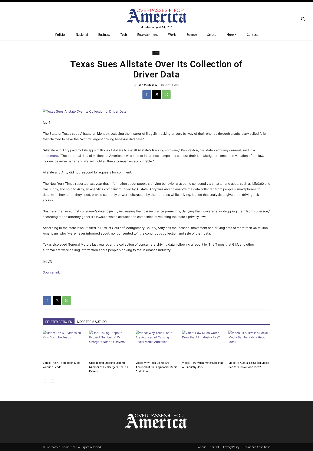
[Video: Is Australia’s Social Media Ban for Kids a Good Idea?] (249, 345)
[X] (156, 94)
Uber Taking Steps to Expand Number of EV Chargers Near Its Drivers (108, 367)
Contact (214, 447)
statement (50, 156)
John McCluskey (147, 84)
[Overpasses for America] (157, 16)
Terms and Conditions (256, 447)
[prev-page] (45, 379)
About (202, 447)
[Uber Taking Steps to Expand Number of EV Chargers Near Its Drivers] (110, 345)
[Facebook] (146, 94)
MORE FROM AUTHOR (92, 322)
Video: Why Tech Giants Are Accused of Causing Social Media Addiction (156, 367)
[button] (303, 19)
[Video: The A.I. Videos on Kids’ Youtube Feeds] (64, 345)
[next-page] (52, 379)
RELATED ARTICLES (58, 322)
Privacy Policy (231, 447)
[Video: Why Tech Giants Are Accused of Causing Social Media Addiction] (156, 345)
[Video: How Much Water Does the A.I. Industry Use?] (203, 345)
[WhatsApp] (166, 94)
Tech (156, 53)
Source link (51, 272)
